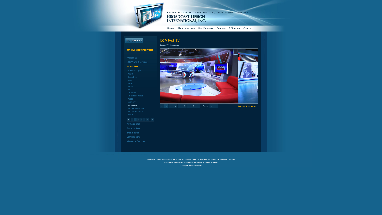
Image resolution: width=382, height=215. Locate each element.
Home (170, 28)
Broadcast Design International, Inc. (191, 13)
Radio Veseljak (134, 71)
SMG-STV (131, 102)
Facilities (132, 58)
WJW (130, 83)
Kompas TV (132, 105)
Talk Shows (133, 133)
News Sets (132, 66)
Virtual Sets (134, 137)
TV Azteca (132, 93)
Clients (221, 28)
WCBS (130, 99)
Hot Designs (205, 28)
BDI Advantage (186, 28)
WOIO (130, 74)
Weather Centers (136, 141)
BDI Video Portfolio (142, 50)
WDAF (130, 86)
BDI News (234, 28)
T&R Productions (135, 96)
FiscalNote (132, 77)
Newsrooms (133, 124)
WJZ (129, 90)
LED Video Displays (137, 62)
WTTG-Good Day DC (136, 112)
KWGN (130, 115)
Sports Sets (133, 128)
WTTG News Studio (136, 108)
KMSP (130, 80)
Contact (248, 28)
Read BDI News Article (247, 106)
